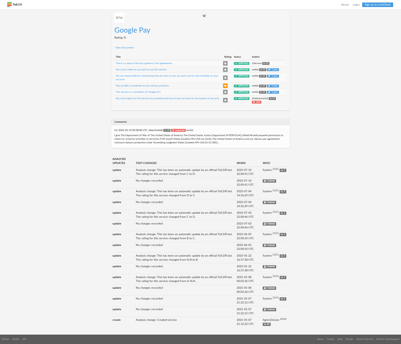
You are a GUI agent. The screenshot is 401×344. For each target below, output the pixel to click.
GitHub (5, 339)
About (345, 4)
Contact (330, 339)
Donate (349, 339)
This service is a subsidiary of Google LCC (138, 92)
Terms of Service (364, 339)
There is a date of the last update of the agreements (144, 63)
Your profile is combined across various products (142, 85)
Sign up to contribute (378, 4)
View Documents (124, 47)
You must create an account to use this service (141, 69)
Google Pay (132, 30)
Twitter (15, 339)
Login (356, 4)
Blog (340, 339)
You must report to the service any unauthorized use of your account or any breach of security (167, 98)
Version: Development (387, 339)
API (24, 339)
